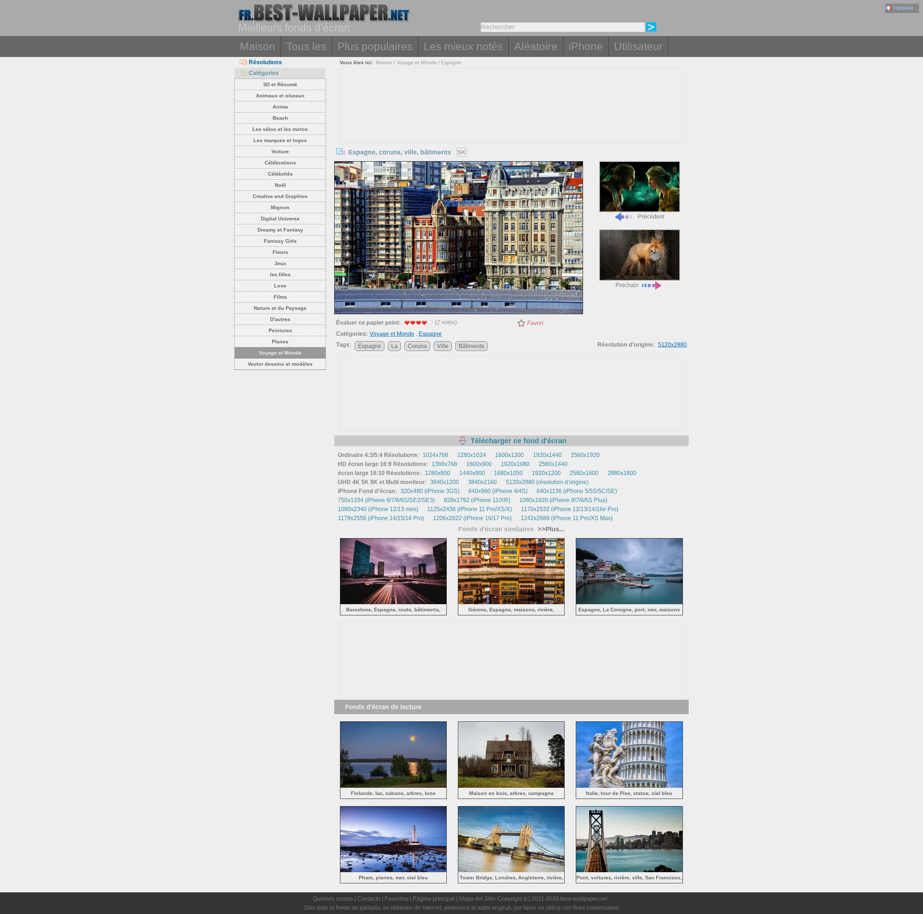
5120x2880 (672, 345)
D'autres (280, 319)
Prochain (627, 285)
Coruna (417, 346)
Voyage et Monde (280, 353)
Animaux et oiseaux (280, 95)
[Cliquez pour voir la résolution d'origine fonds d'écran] (459, 239)
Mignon (280, 207)
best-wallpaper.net (583, 899)
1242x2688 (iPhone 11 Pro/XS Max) (567, 518)
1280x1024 (471, 455)
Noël (280, 185)
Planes (280, 341)
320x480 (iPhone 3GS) (430, 491)
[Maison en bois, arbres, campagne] (511, 786)
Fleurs (280, 252)
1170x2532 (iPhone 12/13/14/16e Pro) (569, 509)
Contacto (368, 899)
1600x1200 (509, 455)
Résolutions (265, 62)
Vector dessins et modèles (280, 364)
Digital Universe (280, 218)
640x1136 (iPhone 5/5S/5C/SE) (576, 491)
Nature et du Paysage (280, 308)
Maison (257, 46)
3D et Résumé (280, 84)
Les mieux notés (463, 46)
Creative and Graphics (280, 196)
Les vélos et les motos (280, 129)
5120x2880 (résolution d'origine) (547, 482)
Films (280, 297)
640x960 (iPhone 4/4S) (497, 491)
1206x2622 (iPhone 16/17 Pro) (472, 518)
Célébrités (280, 174)
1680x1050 (508, 473)
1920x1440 (547, 455)
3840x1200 (444, 482)
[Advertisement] (512, 122)
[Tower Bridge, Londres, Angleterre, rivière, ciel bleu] (511, 871)
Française (903, 7)
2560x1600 (584, 473)
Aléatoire (535, 46)
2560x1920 (585, 455)
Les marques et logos (280, 140)
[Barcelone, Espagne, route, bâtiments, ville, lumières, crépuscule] (393, 603)
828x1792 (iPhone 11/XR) (477, 500)
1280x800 (437, 473)
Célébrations (280, 163)
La (394, 346)
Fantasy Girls (280, 241)
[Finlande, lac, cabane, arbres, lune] (393, 786)
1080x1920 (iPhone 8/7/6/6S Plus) (563, 500)
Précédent (651, 217)
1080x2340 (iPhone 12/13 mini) (378, 509)
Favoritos (396, 899)
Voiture (280, 151)
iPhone (586, 46)
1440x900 (472, 473)
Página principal (434, 899)
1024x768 (435, 455)
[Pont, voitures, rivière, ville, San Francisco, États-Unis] (629, 871)
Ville (443, 346)
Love (280, 286)
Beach (280, 118)
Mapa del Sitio (477, 899)
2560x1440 (553, 464)
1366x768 (444, 464)
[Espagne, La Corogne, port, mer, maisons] (629, 603)
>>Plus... (550, 529)
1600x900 (479, 464)
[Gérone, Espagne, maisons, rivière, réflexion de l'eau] (511, 603)
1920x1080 (515, 464)
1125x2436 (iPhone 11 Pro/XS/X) (469, 509)
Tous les (306, 46)
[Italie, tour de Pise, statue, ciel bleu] (629, 786)
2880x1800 (622, 473)
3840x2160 (482, 482)
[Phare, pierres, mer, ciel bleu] (393, 871)
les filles (280, 274)
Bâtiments (471, 346)
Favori (535, 323)
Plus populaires (374, 46)
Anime (280, 107)
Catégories (264, 73)
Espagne (451, 62)
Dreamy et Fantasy (280, 230)
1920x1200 (546, 473)
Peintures (280, 330)
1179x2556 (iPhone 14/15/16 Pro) (381, 518)
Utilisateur (638, 46)
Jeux (280, 263)
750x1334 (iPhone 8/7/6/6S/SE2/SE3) (386, 500)
